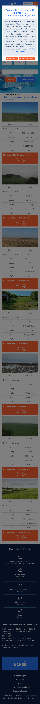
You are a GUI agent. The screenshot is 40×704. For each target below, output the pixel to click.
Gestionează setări (27, 58)
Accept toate (11, 58)
